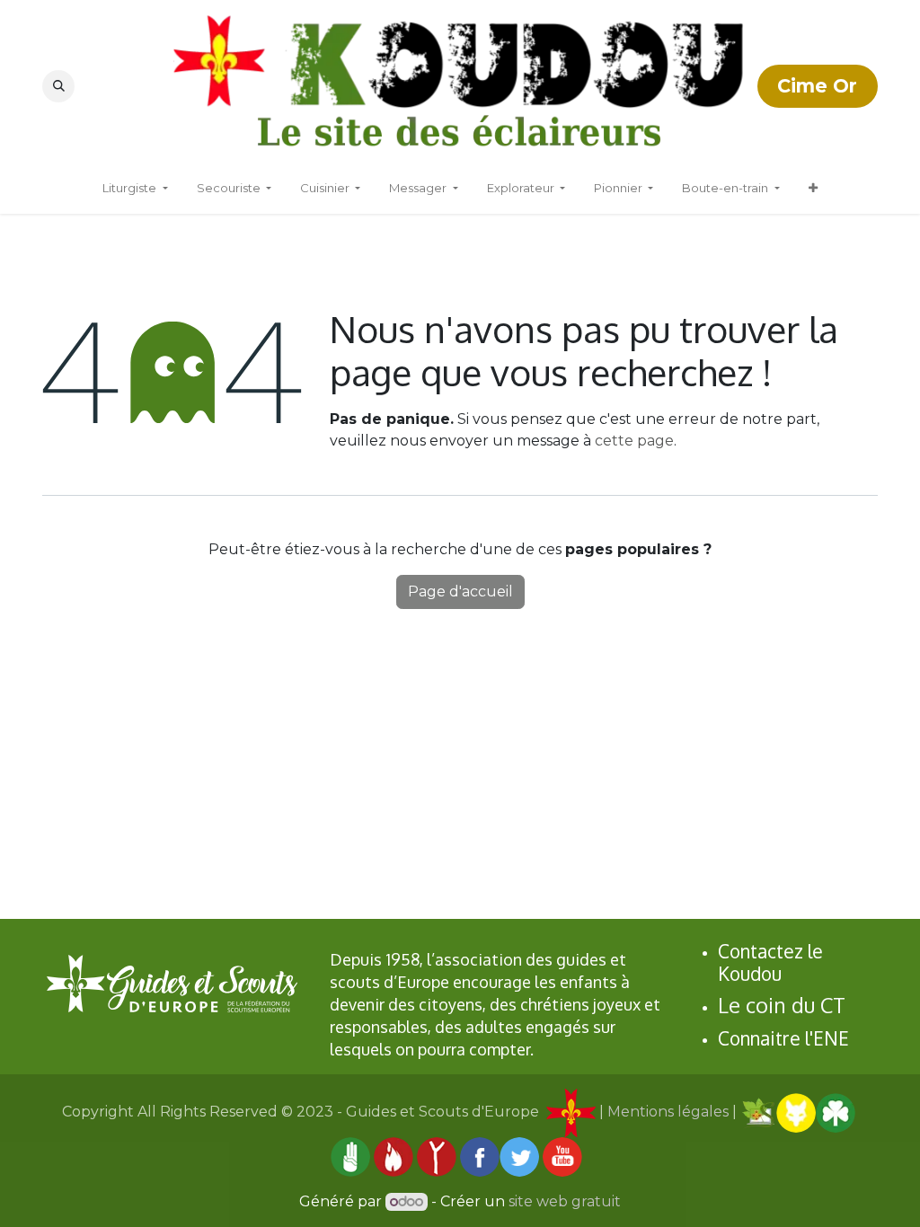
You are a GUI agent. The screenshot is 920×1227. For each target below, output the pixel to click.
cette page (634, 440)
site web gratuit (565, 1201)
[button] (58, 86)
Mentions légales (668, 1111)
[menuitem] (813, 188)
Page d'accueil (460, 591)
